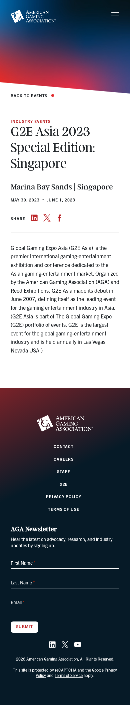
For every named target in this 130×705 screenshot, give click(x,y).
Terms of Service (69, 675)
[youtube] (77, 644)
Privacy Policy (63, 496)
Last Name (23, 582)
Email (17, 602)
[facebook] (59, 218)
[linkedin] (34, 218)
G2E (64, 483)
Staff (63, 471)
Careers (64, 458)
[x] (47, 218)
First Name (23, 562)
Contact (64, 446)
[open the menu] (115, 15)
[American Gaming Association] (33, 16)
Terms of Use (64, 509)
